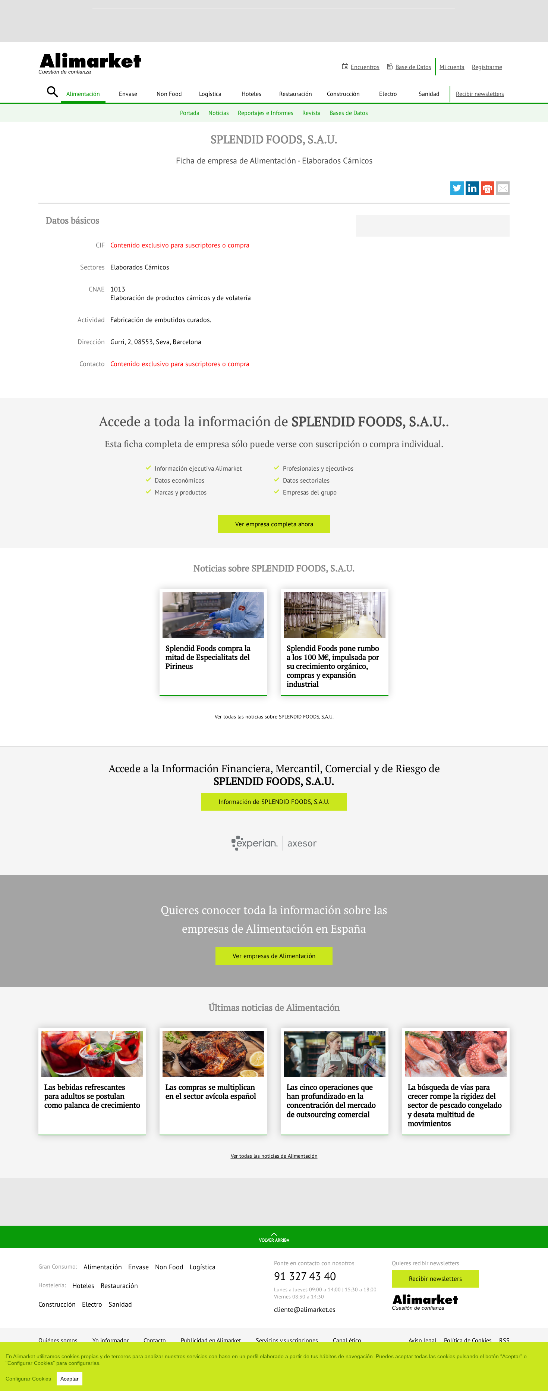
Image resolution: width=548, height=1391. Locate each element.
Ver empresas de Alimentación (274, 956)
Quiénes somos (58, 1340)
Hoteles (251, 93)
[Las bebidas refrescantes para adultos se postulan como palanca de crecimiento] (92, 1081)
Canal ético (347, 1340)
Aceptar (69, 1379)
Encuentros (365, 67)
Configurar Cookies (28, 1379)
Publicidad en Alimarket (211, 1340)
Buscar (52, 91)
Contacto (155, 1340)
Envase (128, 93)
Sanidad (429, 93)
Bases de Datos (349, 112)
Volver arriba (274, 1240)
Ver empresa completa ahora (274, 524)
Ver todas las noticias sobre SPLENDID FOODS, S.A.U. (274, 716)
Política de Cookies (468, 1340)
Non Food (169, 93)
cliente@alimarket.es (305, 1309)
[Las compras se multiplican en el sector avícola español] (213, 1081)
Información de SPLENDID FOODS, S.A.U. (274, 802)
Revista (311, 112)
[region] (274, 1366)
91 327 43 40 (305, 1276)
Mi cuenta (452, 67)
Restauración (295, 93)
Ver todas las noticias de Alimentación (274, 1156)
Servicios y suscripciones (287, 1340)
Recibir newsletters (480, 93)
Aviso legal (423, 1340)
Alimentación (83, 93)
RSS (504, 1340)
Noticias (218, 112)
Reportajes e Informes (265, 112)
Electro (388, 93)
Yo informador (110, 1340)
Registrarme (487, 67)
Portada (189, 112)
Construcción (343, 93)
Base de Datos (413, 67)
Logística (210, 93)
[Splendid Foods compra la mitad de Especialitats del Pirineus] (213, 642)
